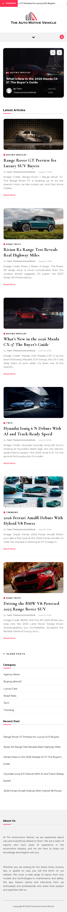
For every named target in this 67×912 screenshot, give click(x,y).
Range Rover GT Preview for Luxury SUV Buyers (31, 736)
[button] (6, 68)
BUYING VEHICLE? (16, 155)
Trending (9, 710)
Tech (6, 702)
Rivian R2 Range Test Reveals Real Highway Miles (32, 746)
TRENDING (12, 512)
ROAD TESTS (13, 244)
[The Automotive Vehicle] (33, 19)
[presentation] (52, 52)
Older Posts (15, 654)
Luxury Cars (10, 688)
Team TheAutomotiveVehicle (21, 172)
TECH (9, 423)
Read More (10, 195)
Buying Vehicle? (13, 681)
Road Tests (10, 695)
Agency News (12, 674)
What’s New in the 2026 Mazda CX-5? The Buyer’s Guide (32, 80)
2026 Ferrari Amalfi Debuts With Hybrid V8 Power (33, 790)
